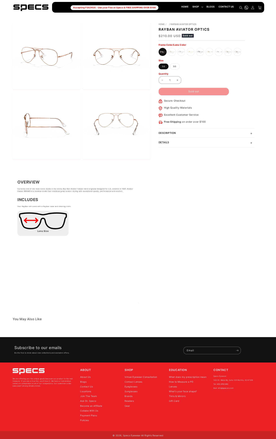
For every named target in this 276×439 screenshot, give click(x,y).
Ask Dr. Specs (88, 401)
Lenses (173, 386)
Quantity (164, 73)
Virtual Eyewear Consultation (141, 377)
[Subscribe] (237, 350)
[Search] (240, 7)
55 (176, 67)
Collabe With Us (89, 410)
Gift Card (174, 401)
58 (165, 67)
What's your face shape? (183, 391)
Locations (85, 391)
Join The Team (88, 396)
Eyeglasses (131, 386)
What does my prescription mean (187, 377)
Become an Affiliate (91, 406)
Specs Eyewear (132, 435)
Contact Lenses (133, 381)
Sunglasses (131, 391)
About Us (85, 377)
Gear (127, 406)
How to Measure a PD (181, 381)
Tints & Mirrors (177, 396)
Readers (129, 401)
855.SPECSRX (222, 384)
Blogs (83, 381)
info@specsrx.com (226, 388)
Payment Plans (88, 415)
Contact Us (86, 386)
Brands (129, 396)
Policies (84, 420)
